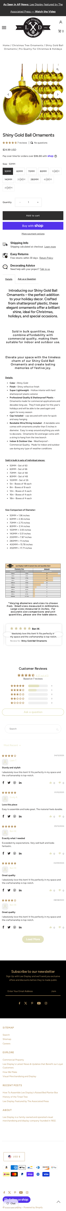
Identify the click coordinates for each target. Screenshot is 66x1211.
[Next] (58, 94)
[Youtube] (39, 1004)
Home (6, 45)
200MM (21, 179)
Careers (6, 1043)
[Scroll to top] (58, 1202)
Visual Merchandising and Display (19, 1076)
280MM (35, 179)
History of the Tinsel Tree (15, 1096)
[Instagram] (46, 1004)
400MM (48, 179)
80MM (43, 171)
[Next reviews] (58, 634)
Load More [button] (33, 939)
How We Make (10, 1072)
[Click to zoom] (58, 70)
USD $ (16, 1156)
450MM (8, 187)
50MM (8, 171)
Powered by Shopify (33, 1207)
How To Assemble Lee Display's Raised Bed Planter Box (30, 1092)
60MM (19, 171)
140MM (8, 179)
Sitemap (7, 1039)
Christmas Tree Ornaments (27, 45)
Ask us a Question (27, 279)
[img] (9, 755)
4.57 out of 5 (42, 675)
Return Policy (46, 258)
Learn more (50, 246)
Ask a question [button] (33, 712)
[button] (10, 142)
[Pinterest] (32, 1004)
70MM (31, 171)
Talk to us (45, 269)
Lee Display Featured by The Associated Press (26, 1101)
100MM (55, 171)
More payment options (33, 233)
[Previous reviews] (7, 634)
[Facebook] (19, 1004)
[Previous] (8, 94)
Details (8, 279)
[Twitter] (25, 1004)
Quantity (7, 202)
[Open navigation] (7, 27)
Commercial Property (13, 1059)
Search (6, 1034)
